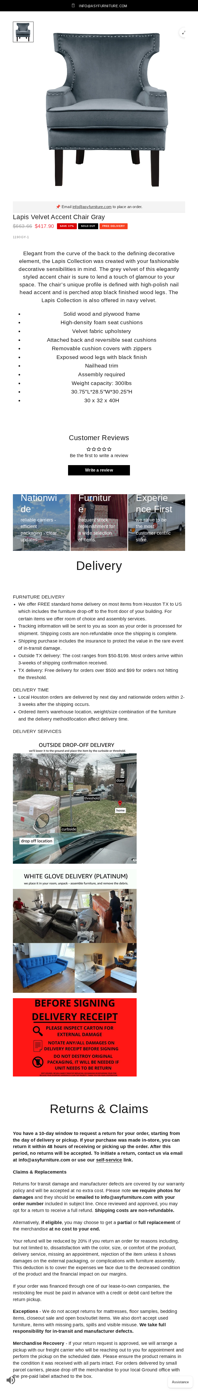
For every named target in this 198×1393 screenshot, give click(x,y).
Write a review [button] (99, 470)
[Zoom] (184, 32)
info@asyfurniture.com (92, 206)
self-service (109, 1160)
